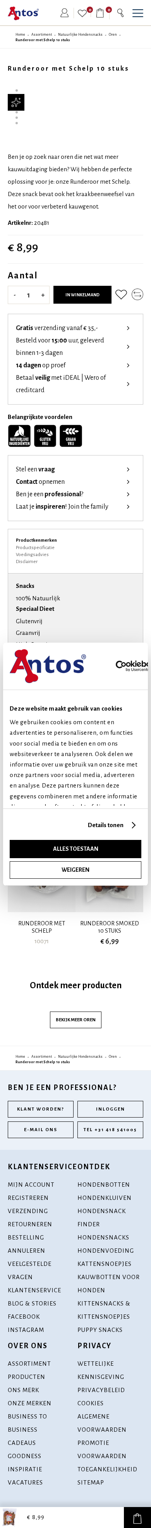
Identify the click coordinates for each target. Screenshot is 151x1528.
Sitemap (90, 1482)
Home (20, 35)
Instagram (26, 1329)
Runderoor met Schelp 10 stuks (42, 40)
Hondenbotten (103, 1184)
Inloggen (110, 1109)
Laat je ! (62, 506)
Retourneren (30, 1224)
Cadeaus (22, 1442)
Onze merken (29, 1403)
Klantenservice (34, 1290)
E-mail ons (40, 1129)
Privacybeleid (101, 1390)
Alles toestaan (75, 849)
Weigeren (75, 870)
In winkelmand (82, 294)
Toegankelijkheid (107, 1469)
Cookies (90, 1403)
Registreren (28, 1197)
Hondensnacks (103, 1237)
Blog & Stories (32, 1303)
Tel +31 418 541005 (110, 1129)
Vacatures (25, 1482)
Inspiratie (25, 1469)
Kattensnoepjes (104, 1263)
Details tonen (106, 825)
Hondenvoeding (105, 1250)
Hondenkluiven (104, 1197)
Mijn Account (31, 1184)
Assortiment (41, 35)
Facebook (24, 1316)
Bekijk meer (76, 1019)
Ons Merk (23, 1390)
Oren (113, 35)
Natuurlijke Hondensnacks (80, 35)
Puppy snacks (100, 1329)
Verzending (28, 1211)
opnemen (40, 481)
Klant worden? (40, 1109)
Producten (26, 1376)
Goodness (24, 1456)
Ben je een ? (49, 494)
